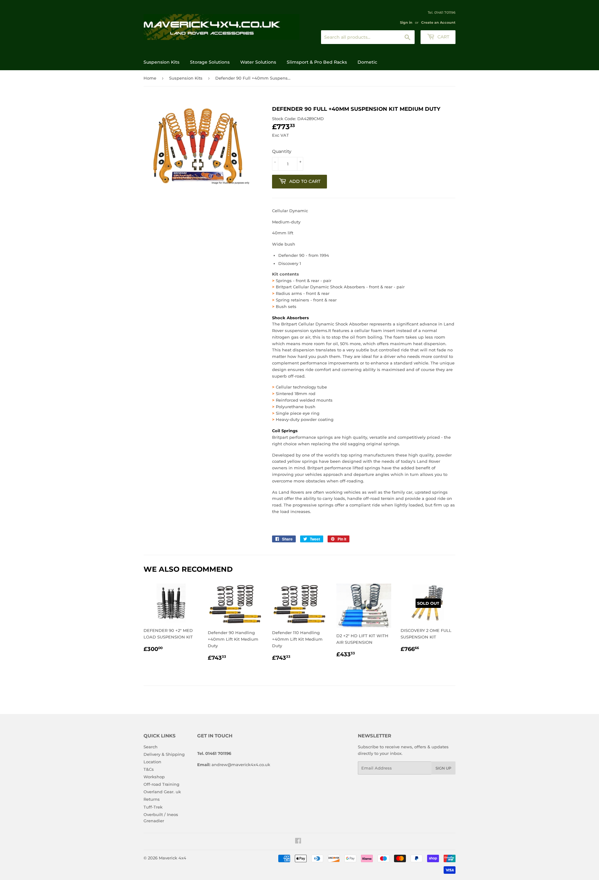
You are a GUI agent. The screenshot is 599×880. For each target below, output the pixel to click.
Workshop (154, 776)
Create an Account (438, 22)
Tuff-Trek (153, 806)
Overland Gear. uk (162, 791)
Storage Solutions (210, 62)
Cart (442, 37)
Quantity (281, 151)
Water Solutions (258, 62)
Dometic (367, 62)
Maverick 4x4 (172, 857)
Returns (152, 799)
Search (151, 746)
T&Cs (149, 769)
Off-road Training (161, 784)
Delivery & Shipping (164, 754)
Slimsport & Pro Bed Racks (317, 62)
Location (152, 761)
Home (150, 78)
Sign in (406, 22)
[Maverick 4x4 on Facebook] (298, 841)
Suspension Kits (161, 62)
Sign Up (443, 768)
